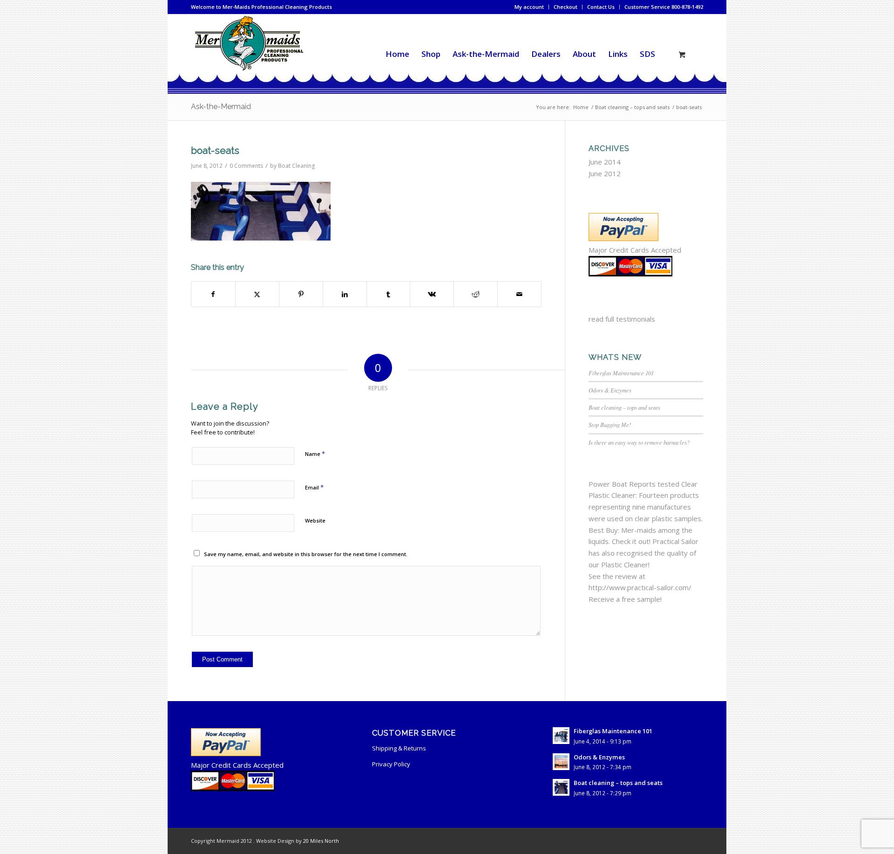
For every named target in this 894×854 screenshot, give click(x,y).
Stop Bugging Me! (610, 424)
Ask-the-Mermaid (221, 106)
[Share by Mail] (519, 294)
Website (315, 520)
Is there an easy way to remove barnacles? (639, 442)
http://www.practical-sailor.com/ (640, 587)
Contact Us (601, 6)
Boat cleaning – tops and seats (624, 407)
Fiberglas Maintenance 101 (621, 373)
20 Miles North (321, 840)
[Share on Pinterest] (301, 294)
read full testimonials (622, 319)
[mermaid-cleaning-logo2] (248, 54)
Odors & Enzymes (610, 390)
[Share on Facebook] (213, 294)
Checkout (565, 6)
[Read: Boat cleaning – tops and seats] (561, 787)
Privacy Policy (391, 764)
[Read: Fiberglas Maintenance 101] (561, 735)
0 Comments (246, 166)
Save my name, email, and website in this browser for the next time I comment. (305, 554)
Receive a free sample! (625, 599)
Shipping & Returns (399, 748)
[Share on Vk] (432, 294)
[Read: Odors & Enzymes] (561, 761)
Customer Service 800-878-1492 (663, 6)
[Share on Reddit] (475, 294)
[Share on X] (257, 294)
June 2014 (605, 161)
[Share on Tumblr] (388, 294)
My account (529, 6)
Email (314, 487)
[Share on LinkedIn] (344, 294)
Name (315, 453)
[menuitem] (529, 7)
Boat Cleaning (296, 166)
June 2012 (605, 173)
